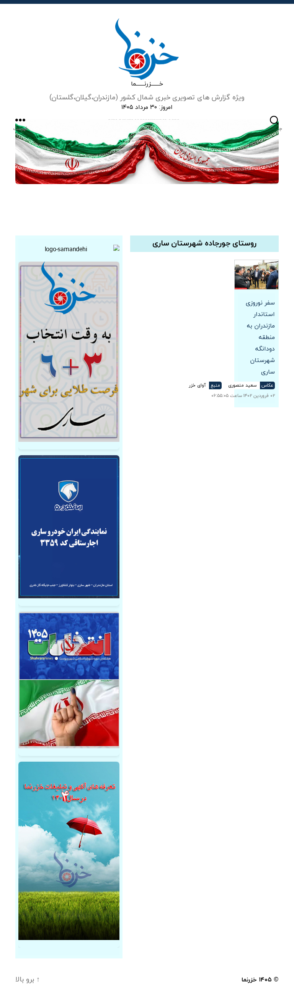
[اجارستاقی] (68, 526)
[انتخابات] (68, 352)
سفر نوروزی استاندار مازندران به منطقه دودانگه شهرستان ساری (260, 337)
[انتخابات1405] (68, 680)
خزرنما (249, 980)
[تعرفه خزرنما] (68, 851)
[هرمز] (147, 151)
